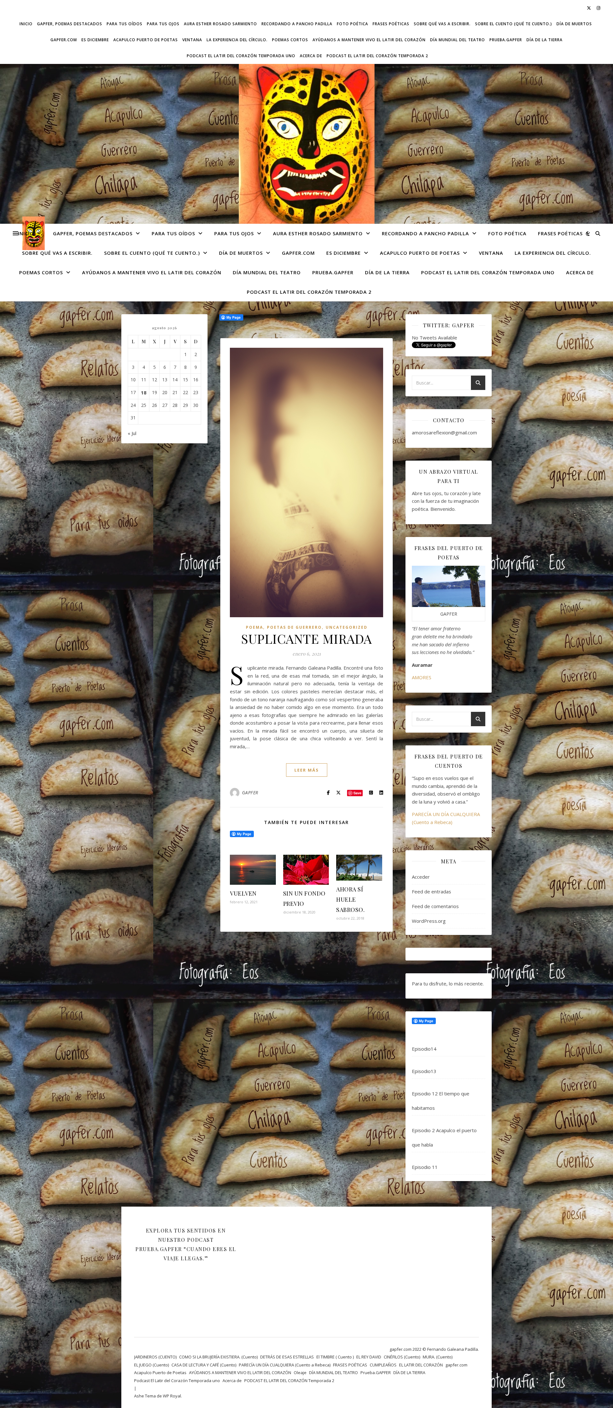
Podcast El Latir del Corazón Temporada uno (241, 55)
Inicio (26, 24)
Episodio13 (424, 1071)
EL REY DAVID (368, 1357)
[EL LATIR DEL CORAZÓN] (306, 148)
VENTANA (192, 40)
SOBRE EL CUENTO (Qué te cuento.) (513, 24)
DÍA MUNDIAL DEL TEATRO (457, 40)
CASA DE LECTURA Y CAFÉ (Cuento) (203, 1365)
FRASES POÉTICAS (391, 24)
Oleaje (300, 1372)
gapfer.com (63, 40)
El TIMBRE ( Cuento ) (335, 1357)
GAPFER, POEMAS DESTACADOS (69, 24)
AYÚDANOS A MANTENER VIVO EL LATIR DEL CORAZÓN (369, 40)
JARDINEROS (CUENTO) (155, 1357)
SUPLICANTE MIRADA (306, 638)
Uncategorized (346, 627)
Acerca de (311, 55)
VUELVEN (243, 893)
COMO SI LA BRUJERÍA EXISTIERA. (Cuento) (218, 1357)
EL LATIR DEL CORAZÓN (421, 1365)
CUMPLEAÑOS (383, 1365)
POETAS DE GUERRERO (294, 627)
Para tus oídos (124, 24)
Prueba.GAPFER (505, 40)
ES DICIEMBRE (95, 40)
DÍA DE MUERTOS (574, 24)
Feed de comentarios (435, 906)
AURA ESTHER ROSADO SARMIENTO (220, 24)
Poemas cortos (290, 40)
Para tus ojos (163, 24)
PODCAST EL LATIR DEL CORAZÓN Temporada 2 (377, 55)
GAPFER (250, 793)
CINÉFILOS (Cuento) (402, 1357)
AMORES (421, 677)
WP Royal (172, 1396)
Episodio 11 (425, 1167)
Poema (254, 627)
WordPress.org (429, 921)
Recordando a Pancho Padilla (296, 24)
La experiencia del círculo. (237, 40)
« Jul (132, 433)
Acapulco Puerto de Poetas (145, 40)
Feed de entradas (431, 891)
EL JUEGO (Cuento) (151, 1365)
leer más (306, 770)
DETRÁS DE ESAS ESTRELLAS (287, 1357)
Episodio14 (424, 1049)
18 (144, 392)
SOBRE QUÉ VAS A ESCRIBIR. (442, 24)
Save (357, 792)
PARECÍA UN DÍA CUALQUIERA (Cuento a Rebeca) (284, 1365)
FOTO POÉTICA (352, 24)
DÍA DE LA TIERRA (544, 40)
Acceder (421, 877)
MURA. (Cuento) (437, 1357)
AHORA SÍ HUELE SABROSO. (350, 899)
